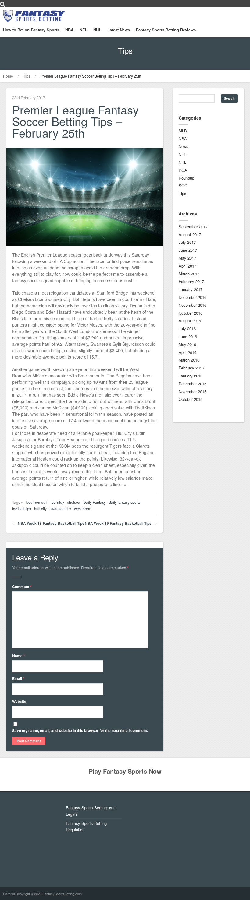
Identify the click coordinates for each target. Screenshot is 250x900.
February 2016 (191, 368)
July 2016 (187, 328)
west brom (82, 508)
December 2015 (192, 384)
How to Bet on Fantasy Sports (31, 30)
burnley (58, 502)
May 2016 (187, 344)
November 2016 (192, 305)
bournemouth (37, 502)
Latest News (118, 30)
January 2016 (190, 376)
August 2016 (190, 321)
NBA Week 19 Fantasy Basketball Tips (118, 523)
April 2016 (187, 352)
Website (19, 701)
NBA (69, 30)
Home (8, 76)
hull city (40, 508)
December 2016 (192, 297)
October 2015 (190, 399)
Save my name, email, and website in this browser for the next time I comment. (80, 730)
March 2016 (189, 360)
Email (18, 678)
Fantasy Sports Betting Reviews (166, 30)
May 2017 (187, 258)
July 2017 (187, 242)
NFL (83, 30)
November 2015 (192, 391)
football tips (21, 508)
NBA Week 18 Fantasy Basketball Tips (51, 523)
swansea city (60, 508)
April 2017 (187, 266)
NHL (97, 30)
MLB (183, 131)
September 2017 (193, 226)
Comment (22, 586)
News (183, 146)
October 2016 (190, 313)
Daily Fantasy (94, 502)
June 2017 (188, 250)
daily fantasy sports (125, 502)
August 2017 (190, 234)
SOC (183, 185)
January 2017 (190, 289)
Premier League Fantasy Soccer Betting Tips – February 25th (90, 76)
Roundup (186, 178)
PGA (183, 170)
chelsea (73, 502)
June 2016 (188, 336)
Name (18, 655)
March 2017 (189, 274)
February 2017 (191, 281)
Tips (26, 76)
